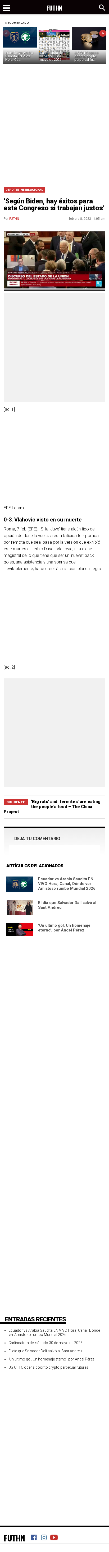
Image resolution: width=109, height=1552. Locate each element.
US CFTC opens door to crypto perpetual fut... (86, 56)
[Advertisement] (54, 126)
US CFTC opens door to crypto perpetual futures (48, 1367)
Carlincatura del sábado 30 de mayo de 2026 (51, 56)
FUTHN (14, 219)
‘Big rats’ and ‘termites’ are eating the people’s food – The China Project (52, 806)
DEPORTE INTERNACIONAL (24, 190)
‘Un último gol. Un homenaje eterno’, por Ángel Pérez (64, 928)
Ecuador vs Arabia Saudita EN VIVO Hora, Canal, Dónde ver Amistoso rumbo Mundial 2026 (67, 884)
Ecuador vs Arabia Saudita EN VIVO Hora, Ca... (19, 56)
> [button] (103, 33)
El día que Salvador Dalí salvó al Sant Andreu (45, 1351)
